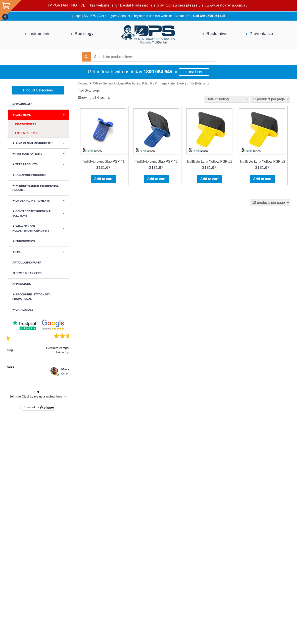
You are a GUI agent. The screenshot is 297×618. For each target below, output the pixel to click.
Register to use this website (152, 16)
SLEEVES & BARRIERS (27, 273)
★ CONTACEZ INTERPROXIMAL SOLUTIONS (38, 213)
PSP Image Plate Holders (168, 83)
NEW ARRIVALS (22, 104)
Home (82, 83)
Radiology (84, 33)
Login (77, 16)
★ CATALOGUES (22, 309)
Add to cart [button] (103, 179)
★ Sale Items (38, 114)
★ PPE (38, 251)
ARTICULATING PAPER (26, 262)
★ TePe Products (38, 164)
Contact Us (182, 16)
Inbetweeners (25, 124)
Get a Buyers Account (114, 16)
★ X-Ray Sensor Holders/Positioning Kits (118, 83)
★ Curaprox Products (29, 175)
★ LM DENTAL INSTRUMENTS (38, 200)
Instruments (39, 33)
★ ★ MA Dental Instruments (38, 143)
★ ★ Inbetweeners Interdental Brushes (35, 188)
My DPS (90, 16)
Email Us (194, 72)
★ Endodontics (23, 241)
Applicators (21, 283)
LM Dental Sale (26, 133)
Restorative (217, 33)
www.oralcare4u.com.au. (228, 5)
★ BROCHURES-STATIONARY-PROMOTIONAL (31, 296)
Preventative (261, 33)
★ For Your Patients (38, 153)
